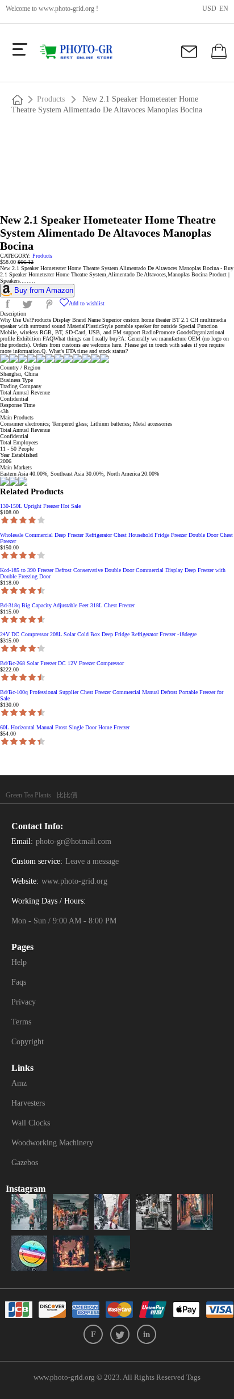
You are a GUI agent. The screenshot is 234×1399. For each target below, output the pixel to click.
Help (19, 962)
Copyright (27, 1041)
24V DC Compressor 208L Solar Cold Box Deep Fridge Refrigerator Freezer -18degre (98, 634)
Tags (193, 1377)
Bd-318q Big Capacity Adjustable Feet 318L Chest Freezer (67, 605)
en (223, 8)
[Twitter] (119, 1334)
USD (209, 8)
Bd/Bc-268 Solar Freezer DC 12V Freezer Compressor (62, 663)
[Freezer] (81, 52)
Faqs (18, 982)
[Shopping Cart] (217, 56)
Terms (21, 1022)
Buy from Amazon (43, 290)
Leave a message (92, 861)
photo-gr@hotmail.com (73, 841)
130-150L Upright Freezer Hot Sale (40, 506)
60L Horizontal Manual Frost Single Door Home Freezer (64, 727)
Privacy (23, 1002)
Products (51, 99)
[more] (19, 49)
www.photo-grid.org (66, 8)
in (146, 1334)
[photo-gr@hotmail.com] (190, 56)
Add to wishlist (87, 303)
